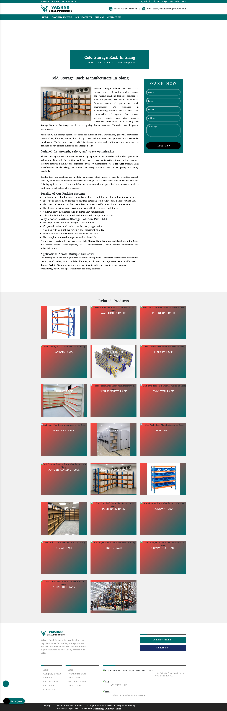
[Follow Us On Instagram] (174, 17)
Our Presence (50, 681)
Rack (70, 669)
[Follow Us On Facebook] (171, 17)
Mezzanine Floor (76, 681)
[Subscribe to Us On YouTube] (185, 17)
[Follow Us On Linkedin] (178, 17)
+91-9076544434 (129, 8)
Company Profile (62, 17)
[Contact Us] (6, 684)
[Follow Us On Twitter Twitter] (166, 706)
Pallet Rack (73, 677)
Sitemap (99, 17)
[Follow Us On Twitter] (182, 17)
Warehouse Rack (76, 673)
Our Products (83, 17)
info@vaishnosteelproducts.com (169, 8)
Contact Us (114, 17)
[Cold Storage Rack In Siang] (66, 103)
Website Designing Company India (102, 708)
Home (45, 17)
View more (64, 322)
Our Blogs (48, 685)
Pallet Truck (74, 685)
